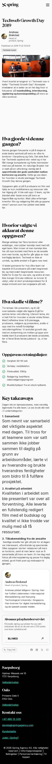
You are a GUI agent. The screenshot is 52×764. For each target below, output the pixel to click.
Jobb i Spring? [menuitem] (10, 737)
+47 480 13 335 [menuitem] (11, 719)
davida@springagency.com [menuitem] (17, 725)
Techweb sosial (9, 50)
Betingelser (12, 754)
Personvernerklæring (31, 754)
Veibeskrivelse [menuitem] (10, 682)
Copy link (11, 650)
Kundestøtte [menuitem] (9, 731)
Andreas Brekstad (14, 34)
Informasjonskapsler (32, 750)
